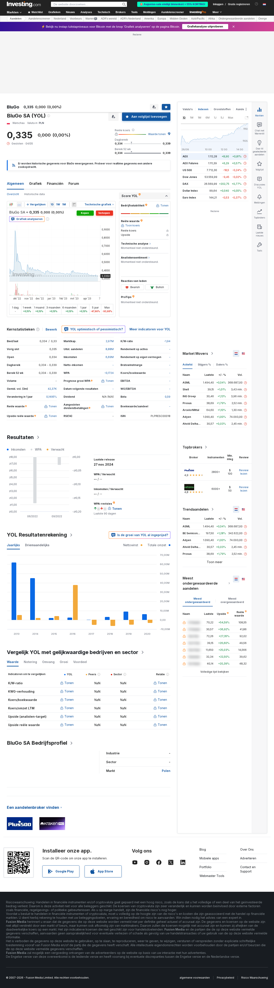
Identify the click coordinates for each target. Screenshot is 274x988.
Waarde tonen (157, 134)
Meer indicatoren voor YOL (150, 329)
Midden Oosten (179, 18)
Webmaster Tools (212, 876)
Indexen (203, 109)
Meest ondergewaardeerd (197, 600)
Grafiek (35, 183)
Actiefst (187, 364)
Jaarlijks (13, 545)
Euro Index (189, 197)
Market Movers (195, 353)
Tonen (69, 683)
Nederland (60, 18)
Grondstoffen (222, 109)
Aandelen (15, 18)
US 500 (187, 170)
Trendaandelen (195, 509)
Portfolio (205, 867)
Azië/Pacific (198, 18)
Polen (166, 771)
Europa (162, 18)
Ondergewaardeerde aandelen (237, 18)
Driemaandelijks (37, 545)
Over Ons (247, 849)
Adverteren (248, 858)
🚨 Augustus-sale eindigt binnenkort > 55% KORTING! (172, 4)
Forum (73, 183)
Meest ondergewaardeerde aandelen (200, 583)
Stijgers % (204, 364)
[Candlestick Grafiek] (11, 204)
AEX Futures (190, 163)
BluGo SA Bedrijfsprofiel (37, 743)
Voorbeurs (76, 18)
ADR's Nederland (130, 18)
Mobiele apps (209, 858)
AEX (185, 156)
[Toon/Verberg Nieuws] (74, 204)
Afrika (211, 18)
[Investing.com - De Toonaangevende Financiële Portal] (24, 4)
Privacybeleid (225, 977)
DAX (185, 183)
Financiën (55, 183)
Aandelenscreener (172, 12)
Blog (203, 849)
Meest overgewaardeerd (232, 600)
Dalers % (222, 364)
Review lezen (244, 472)
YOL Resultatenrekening (37, 535)
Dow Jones (190, 177)
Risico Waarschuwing (254, 977)
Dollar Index (190, 190)
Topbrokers (192, 447)
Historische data (34, 194)
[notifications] (256, 4)
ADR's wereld (109, 18)
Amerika (149, 18)
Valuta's (188, 109)
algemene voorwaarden (195, 977)
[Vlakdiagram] (19, 204)
